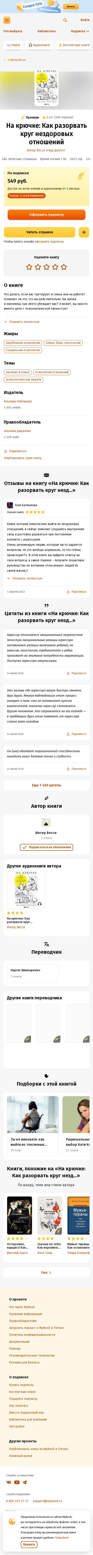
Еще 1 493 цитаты (46, 785)
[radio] (29, 266)
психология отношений (52, 372)
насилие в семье (18, 372)
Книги (15, 45)
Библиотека (47, 31)
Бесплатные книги (76, 45)
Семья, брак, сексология (63, 343)
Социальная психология (23, 350)
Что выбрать (12, 31)
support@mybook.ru (47, 1501)
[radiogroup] (46, 267)
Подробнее (62, 1537)
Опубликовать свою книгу (23, 458)
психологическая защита (23, 379)
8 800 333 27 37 (17, 1501)
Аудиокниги (41, 45)
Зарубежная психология (23, 343)
